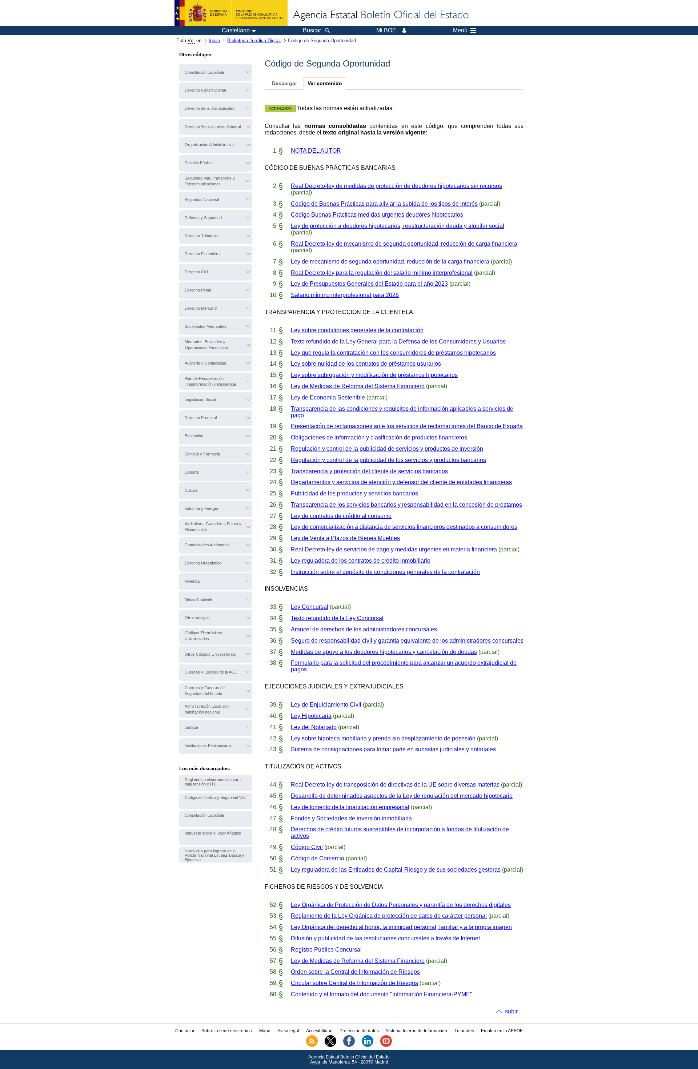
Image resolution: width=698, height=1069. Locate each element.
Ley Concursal (309, 607)
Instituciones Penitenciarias (209, 745)
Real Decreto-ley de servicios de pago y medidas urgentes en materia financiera (394, 549)
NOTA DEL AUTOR (316, 151)
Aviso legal (288, 1030)
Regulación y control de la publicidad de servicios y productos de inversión (387, 449)
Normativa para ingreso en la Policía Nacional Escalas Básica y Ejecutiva (214, 855)
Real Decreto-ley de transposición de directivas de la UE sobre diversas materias (395, 784)
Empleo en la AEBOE (502, 1030)
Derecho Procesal (201, 417)
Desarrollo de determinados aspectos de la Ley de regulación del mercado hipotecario (402, 796)
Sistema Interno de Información (416, 1030)
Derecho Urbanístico (203, 563)
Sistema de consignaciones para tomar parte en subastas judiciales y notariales (393, 749)
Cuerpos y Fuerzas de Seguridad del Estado (205, 691)
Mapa (264, 1030)
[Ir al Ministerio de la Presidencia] (231, 13)
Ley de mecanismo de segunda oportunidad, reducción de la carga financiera (390, 261)
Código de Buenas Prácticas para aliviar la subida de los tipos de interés (384, 204)
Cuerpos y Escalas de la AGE (211, 672)
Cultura (191, 490)
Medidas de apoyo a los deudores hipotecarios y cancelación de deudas (384, 652)
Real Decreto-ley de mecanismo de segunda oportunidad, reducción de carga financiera (404, 244)
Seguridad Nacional (202, 199)
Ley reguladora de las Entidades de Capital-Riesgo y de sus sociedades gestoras (396, 870)
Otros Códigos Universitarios (210, 654)
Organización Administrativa (209, 144)
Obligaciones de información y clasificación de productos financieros (379, 437)
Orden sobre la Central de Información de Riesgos (355, 972)
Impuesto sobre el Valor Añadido (213, 833)
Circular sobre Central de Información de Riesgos (354, 983)
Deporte (192, 472)
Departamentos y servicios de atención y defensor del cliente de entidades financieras (401, 482)
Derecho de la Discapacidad (209, 108)
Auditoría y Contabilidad (205, 363)
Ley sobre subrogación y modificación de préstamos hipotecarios (374, 375)
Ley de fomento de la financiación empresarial (350, 807)
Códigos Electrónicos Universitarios (203, 636)
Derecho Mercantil (201, 308)
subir (511, 1011)
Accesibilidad (319, 1030)
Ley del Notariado (314, 727)
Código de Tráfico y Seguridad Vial (215, 797)
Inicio (214, 40)
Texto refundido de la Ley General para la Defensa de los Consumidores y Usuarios (398, 341)
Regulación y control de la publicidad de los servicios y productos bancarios (388, 460)
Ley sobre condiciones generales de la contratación (357, 330)
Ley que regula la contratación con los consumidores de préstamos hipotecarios (393, 353)
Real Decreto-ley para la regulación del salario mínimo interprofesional (382, 273)
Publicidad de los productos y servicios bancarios (354, 493)
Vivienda (192, 581)
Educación (194, 436)
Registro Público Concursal (326, 950)
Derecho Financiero (202, 254)
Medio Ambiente (198, 599)
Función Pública (199, 163)
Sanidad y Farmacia (202, 454)
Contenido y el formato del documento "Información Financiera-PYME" (381, 994)
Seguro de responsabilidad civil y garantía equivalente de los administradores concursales (407, 641)
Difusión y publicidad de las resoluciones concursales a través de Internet (385, 938)
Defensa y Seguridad (203, 218)
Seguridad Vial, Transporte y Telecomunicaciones (210, 181)
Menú (460, 30)
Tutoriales (464, 1030)
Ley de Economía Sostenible (328, 397)
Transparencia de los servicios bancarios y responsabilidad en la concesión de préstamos (406, 505)
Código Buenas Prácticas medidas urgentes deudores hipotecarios (377, 215)
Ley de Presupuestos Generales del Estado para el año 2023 (369, 284)
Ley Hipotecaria (311, 716)
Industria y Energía (201, 508)
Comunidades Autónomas (207, 545)
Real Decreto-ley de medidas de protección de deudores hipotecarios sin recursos (396, 186)
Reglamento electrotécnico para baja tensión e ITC (213, 781)
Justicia (191, 727)
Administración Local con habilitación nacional (207, 709)
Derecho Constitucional (205, 90)
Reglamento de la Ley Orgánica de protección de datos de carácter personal (389, 916)
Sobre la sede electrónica (226, 1030)
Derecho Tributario (201, 235)
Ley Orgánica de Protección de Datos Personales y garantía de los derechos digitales (401, 905)
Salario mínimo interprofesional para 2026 (345, 295)
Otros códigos (197, 617)
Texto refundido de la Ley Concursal (337, 618)
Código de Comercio (317, 858)
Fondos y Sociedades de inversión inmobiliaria (351, 818)
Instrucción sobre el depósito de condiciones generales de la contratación (385, 572)
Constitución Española (204, 72)
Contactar (184, 1030)
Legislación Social (200, 399)
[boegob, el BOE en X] (330, 1045)
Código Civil (307, 847)
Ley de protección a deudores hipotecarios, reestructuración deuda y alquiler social (397, 226)
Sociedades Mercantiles (206, 326)
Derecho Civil (196, 272)
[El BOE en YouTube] (386, 1045)
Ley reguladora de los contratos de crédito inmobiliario (360, 561)
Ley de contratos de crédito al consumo (341, 516)
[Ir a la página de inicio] (380, 15)
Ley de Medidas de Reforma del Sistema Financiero (358, 386)
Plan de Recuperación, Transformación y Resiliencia (210, 381)
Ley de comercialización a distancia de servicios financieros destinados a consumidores (404, 527)
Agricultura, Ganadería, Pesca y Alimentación (213, 527)
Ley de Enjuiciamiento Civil (326, 705)
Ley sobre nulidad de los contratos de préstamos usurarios (366, 364)
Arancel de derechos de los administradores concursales (364, 629)
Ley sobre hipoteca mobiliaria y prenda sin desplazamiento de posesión (383, 738)
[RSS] (312, 1045)
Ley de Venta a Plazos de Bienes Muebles (345, 538)
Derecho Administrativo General (213, 126)
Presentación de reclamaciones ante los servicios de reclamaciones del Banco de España (407, 426)
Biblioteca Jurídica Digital (254, 40)
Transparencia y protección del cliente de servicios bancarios (369, 471)
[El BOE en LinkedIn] (367, 1045)
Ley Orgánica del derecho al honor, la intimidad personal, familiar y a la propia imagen (401, 927)
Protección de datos (359, 1030)
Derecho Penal (198, 290)
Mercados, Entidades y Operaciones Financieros (207, 344)
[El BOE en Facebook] (349, 1045)
